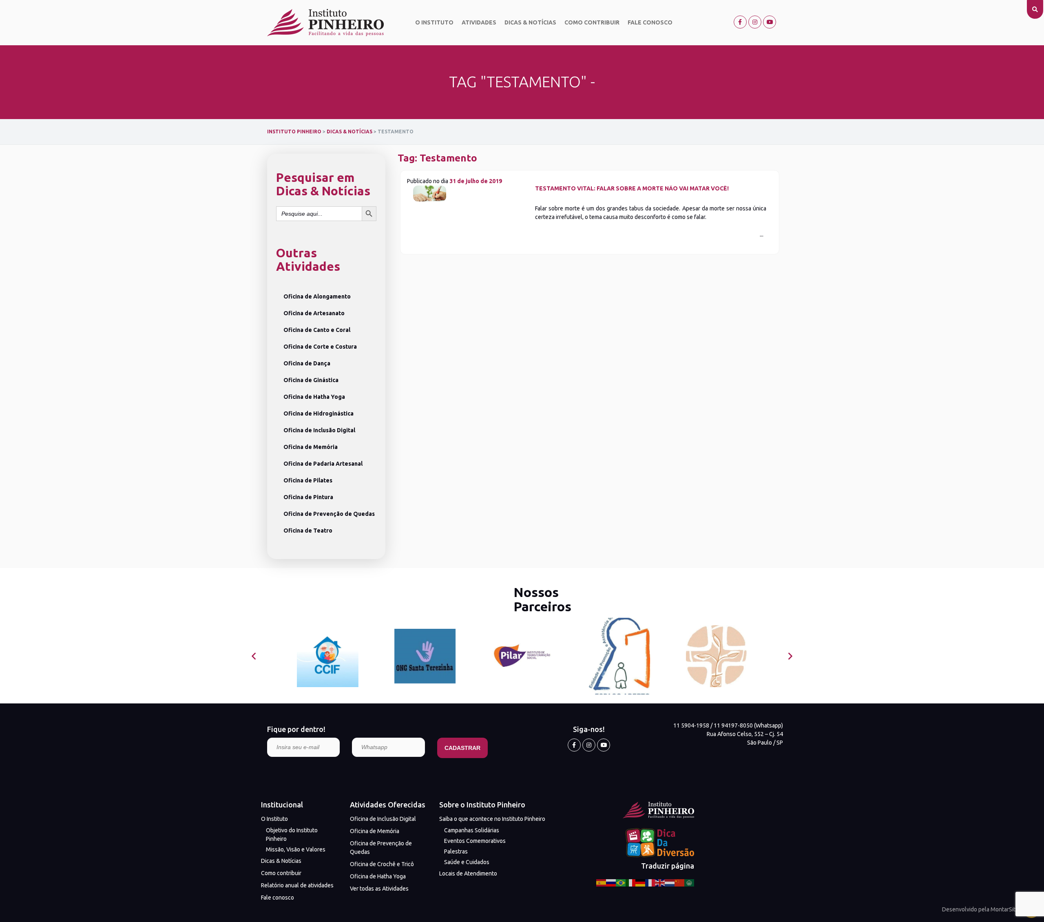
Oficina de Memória (310, 447)
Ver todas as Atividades (379, 888)
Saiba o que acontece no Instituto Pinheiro (492, 819)
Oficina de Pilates (307, 480)
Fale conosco (650, 22)
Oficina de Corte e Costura (320, 346)
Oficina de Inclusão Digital (319, 430)
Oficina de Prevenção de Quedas (329, 514)
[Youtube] (769, 22)
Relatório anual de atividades (297, 885)
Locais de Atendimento (468, 873)
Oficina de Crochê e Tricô (382, 864)
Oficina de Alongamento (317, 296)
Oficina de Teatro (307, 530)
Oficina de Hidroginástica (318, 413)
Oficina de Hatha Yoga (314, 397)
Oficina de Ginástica (310, 380)
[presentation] (254, 656)
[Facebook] (740, 22)
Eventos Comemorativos (475, 841)
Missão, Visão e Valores (295, 849)
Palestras (456, 851)
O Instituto (434, 22)
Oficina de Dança (306, 363)
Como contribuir (591, 22)
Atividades (479, 22)
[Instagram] (754, 22)
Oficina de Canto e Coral (316, 330)
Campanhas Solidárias (471, 830)
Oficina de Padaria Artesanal (323, 463)
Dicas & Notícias (530, 22)
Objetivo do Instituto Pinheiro (292, 834)
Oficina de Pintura (308, 497)
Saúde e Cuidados (466, 862)
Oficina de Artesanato (314, 313)
